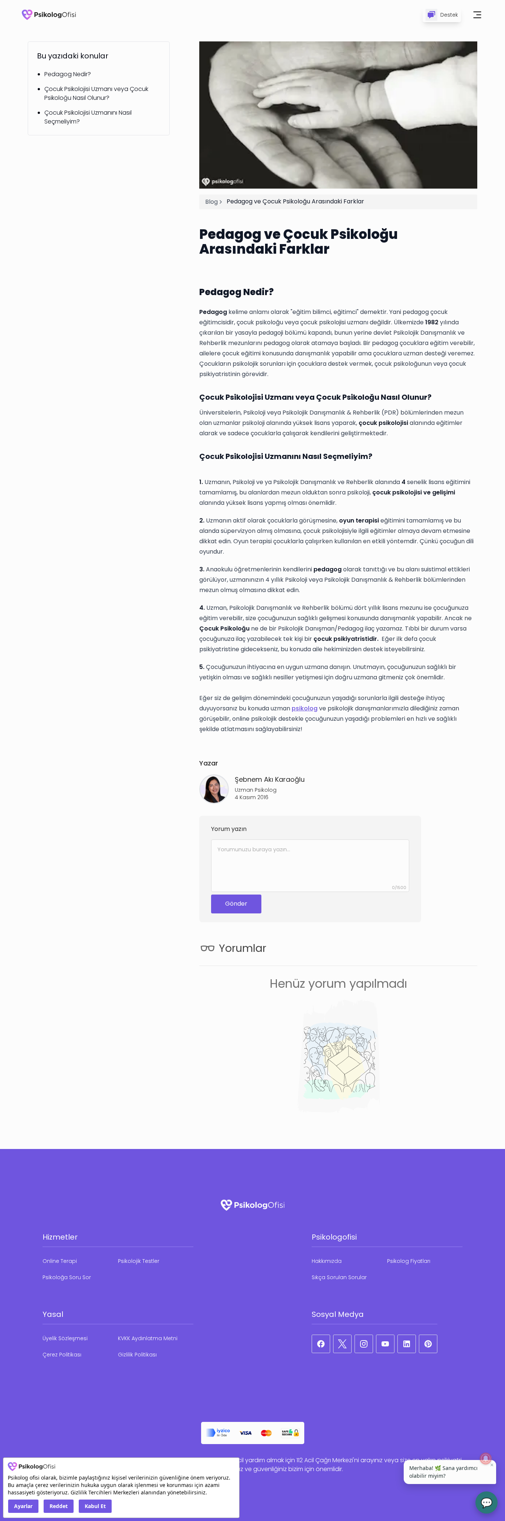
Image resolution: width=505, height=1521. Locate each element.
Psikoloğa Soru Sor (67, 1277)
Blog (211, 201)
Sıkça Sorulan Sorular (339, 1277)
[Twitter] (342, 1344)
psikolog (305, 708)
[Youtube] (385, 1344)
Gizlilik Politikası (137, 1354)
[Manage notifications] (486, 1458)
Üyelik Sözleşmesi (65, 1338)
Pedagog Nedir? (67, 74)
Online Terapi (60, 1261)
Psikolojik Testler (138, 1261)
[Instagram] (364, 1344)
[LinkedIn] (406, 1344)
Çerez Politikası (62, 1354)
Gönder (236, 903)
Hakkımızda (327, 1261)
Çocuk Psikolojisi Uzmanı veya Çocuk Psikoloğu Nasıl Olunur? (96, 93)
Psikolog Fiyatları (408, 1261)
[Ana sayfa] (49, 15)
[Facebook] (321, 1344)
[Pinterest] (428, 1344)
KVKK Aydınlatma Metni (147, 1338)
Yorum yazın (229, 829)
